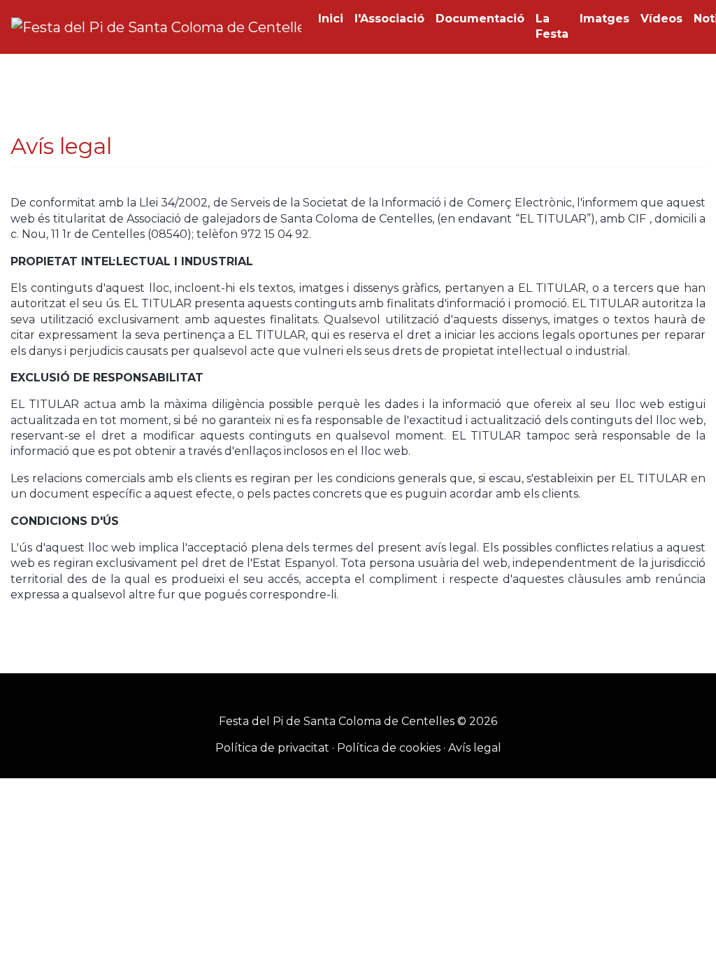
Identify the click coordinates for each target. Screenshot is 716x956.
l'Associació (389, 18)
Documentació (480, 18)
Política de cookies (389, 747)
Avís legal (474, 747)
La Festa (552, 26)
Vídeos (661, 18)
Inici (330, 18)
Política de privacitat (272, 747)
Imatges (604, 18)
